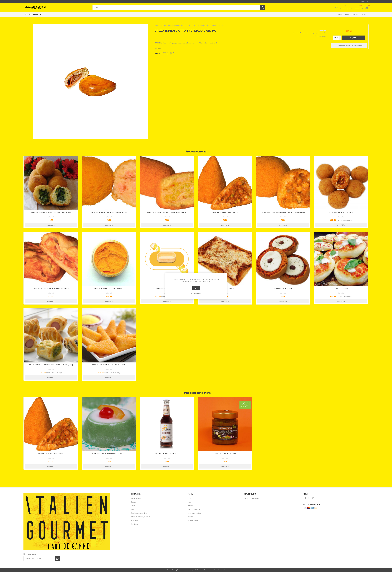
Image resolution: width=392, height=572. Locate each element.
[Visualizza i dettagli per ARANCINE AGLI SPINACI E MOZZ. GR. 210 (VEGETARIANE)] (51, 183)
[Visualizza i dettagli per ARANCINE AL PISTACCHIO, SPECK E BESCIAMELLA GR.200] (167, 183)
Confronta (322, 36)
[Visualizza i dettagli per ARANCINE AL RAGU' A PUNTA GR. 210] (225, 183)
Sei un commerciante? (251, 498)
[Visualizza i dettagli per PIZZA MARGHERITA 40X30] (225, 259)
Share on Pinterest (171, 53)
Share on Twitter (164, 53)
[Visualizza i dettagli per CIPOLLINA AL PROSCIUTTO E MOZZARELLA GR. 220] (51, 259)
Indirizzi (190, 506)
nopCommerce (179, 570)
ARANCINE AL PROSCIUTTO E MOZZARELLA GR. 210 (109, 212)
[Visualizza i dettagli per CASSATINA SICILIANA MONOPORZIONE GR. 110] (109, 424)
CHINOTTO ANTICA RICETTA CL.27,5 (167, 454)
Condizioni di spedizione (139, 513)
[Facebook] (305, 498)
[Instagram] (309, 498)
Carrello (190, 517)
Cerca (347, 14)
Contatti (364, 14)
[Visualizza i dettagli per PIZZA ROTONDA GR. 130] (283, 259)
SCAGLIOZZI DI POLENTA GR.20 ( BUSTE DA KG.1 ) (109, 365)
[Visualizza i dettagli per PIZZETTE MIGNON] (341, 259)
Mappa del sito (136, 498)
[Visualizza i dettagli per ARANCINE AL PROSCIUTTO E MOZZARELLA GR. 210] (109, 183)
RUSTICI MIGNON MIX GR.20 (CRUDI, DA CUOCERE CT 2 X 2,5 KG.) (51, 365)
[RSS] (313, 498)
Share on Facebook (168, 53)
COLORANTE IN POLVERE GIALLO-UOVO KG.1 (109, 289)
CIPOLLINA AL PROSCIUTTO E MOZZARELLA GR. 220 (51, 289)
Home (340, 14)
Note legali (134, 520)
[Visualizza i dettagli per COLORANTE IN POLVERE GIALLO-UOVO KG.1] (109, 259)
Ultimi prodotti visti (194, 509)
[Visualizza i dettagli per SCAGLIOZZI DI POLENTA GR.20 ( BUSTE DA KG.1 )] (109, 335)
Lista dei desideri (193, 520)
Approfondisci (196, 293)
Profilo (336, 9)
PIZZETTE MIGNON (341, 289)
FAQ (132, 509)
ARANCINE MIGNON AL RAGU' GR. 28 (341, 212)
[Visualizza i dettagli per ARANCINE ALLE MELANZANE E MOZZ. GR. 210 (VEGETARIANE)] (283, 183)
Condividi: (158, 53)
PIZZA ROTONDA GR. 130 (283, 289)
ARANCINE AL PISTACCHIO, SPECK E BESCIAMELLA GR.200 (167, 212)
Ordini (189, 502)
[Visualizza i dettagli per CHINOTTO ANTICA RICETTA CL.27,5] (167, 424)
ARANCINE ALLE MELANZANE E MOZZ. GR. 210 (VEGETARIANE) (283, 212)
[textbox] (176, 7)
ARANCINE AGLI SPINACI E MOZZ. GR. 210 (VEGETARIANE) (51, 212)
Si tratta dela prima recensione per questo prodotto (309, 33)
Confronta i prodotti (346, 9)
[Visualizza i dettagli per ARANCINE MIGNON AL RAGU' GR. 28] (341, 183)
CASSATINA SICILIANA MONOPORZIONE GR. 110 (108, 454)
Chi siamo (134, 524)
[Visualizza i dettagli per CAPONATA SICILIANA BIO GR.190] (225, 424)
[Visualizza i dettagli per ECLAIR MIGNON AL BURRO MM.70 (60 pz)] (167, 259)
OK (196, 288)
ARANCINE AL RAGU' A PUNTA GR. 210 (225, 212)
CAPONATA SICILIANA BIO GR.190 (225, 454)
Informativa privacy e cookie (140, 517)
